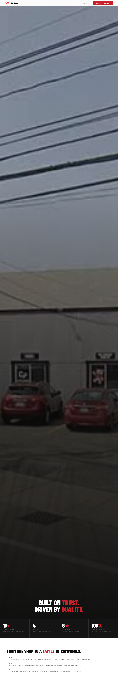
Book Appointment (103, 3)
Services (85, 3)
